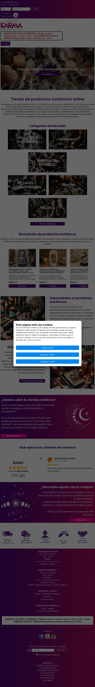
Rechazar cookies (48, 355)
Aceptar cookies (47, 348)
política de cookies (34, 340)
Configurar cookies (47, 362)
